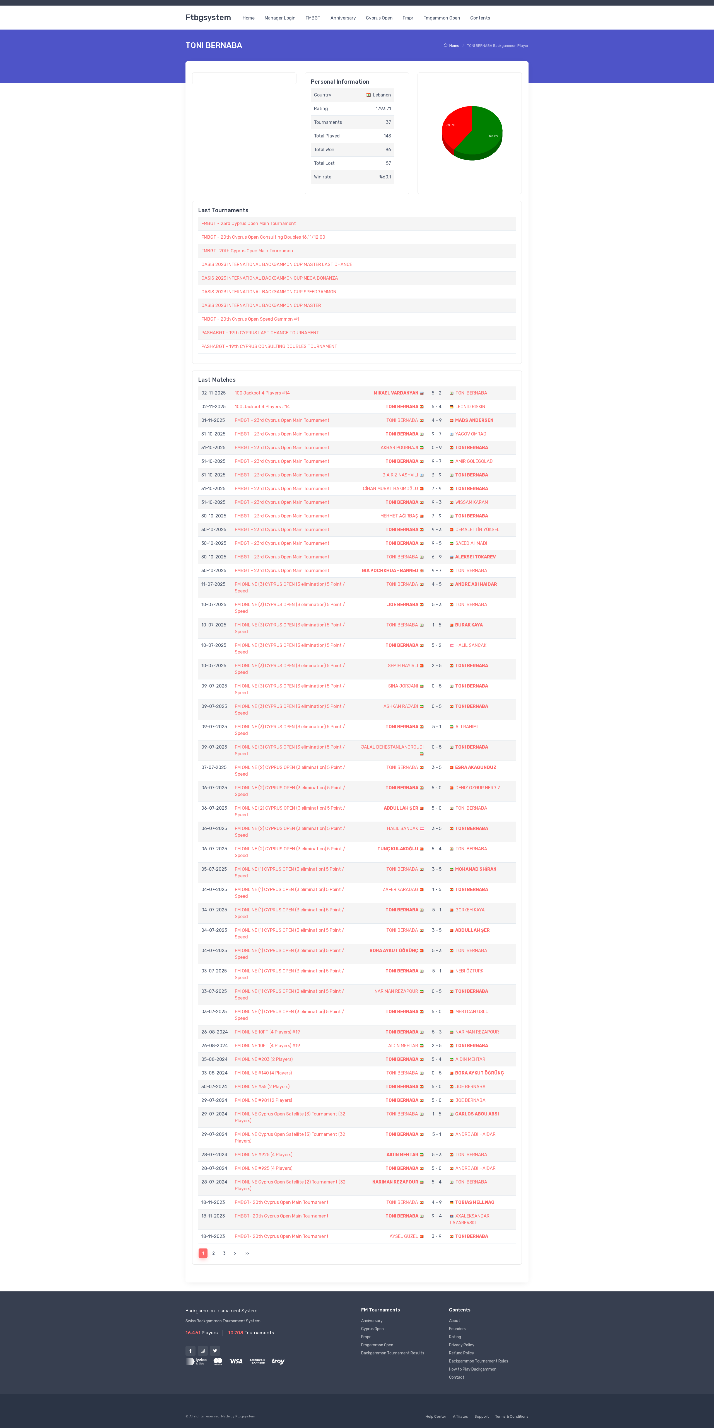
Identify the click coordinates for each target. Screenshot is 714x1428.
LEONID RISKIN (470, 406)
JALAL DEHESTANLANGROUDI (392, 747)
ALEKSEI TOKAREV (475, 557)
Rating (455, 1337)
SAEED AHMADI (471, 543)
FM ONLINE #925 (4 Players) (263, 1154)
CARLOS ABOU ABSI (477, 1114)
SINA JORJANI (403, 686)
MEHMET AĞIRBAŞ (399, 516)
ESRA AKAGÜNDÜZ (475, 767)
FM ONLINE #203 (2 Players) (264, 1059)
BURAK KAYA (469, 625)
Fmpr (408, 18)
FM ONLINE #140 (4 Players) (263, 1073)
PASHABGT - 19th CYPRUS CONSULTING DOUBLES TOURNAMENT (269, 346)
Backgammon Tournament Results (392, 1353)
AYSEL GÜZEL (404, 1236)
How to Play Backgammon (472, 1369)
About (454, 1320)
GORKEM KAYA (470, 910)
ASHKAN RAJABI (400, 706)
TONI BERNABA (471, 393)
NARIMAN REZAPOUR (396, 991)
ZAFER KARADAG (400, 889)
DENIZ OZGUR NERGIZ (477, 787)
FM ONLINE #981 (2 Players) (263, 1100)
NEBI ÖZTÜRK (469, 971)
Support (482, 1416)
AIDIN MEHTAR (403, 1045)
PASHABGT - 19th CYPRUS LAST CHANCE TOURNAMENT (260, 332)
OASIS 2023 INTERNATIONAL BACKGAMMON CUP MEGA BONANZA (269, 278)
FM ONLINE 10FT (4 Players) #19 (267, 1032)
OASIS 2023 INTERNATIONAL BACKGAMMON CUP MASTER (261, 305)
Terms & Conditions (512, 1416)
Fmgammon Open (441, 18)
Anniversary (343, 18)
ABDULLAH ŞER (401, 808)
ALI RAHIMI (466, 726)
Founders (457, 1329)
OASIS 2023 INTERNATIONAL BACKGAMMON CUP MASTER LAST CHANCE (276, 264)
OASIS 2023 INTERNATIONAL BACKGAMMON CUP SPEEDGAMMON (268, 291)
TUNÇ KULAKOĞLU (397, 848)
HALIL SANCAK (470, 645)
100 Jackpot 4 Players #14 (262, 393)
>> (247, 1253)
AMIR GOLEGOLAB (474, 461)
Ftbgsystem (208, 17)
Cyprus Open (379, 18)
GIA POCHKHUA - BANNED (390, 570)
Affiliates (460, 1416)
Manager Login (280, 18)
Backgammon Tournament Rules (478, 1361)
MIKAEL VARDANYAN (396, 393)
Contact (456, 1377)
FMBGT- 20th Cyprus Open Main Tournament (248, 250)
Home (249, 18)
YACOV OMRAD (470, 434)
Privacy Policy (461, 1345)
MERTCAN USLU (472, 1011)
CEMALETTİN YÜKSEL (477, 529)
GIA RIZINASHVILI (400, 475)
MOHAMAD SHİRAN (475, 869)
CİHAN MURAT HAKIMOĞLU (390, 488)
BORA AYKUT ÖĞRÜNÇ (394, 950)
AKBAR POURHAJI (399, 447)
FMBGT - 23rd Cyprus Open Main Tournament (248, 223)
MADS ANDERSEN (474, 420)
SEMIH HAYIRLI (403, 665)
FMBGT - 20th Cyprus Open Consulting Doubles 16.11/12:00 (263, 237)
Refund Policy (461, 1353)
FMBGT (313, 18)
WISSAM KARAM (471, 502)
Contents (480, 18)
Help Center (436, 1416)
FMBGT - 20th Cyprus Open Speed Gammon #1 (250, 319)
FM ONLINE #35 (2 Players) (262, 1086)
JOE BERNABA (402, 604)
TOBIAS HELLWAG (475, 1202)
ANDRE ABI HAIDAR (476, 584)
